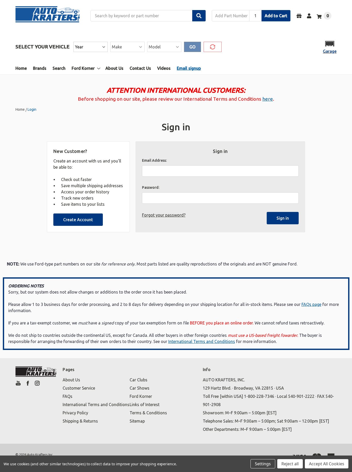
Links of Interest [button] (145, 404)
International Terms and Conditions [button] (96, 404)
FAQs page (311, 304)
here (267, 99)
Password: (150, 187)
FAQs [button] (67, 396)
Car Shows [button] (139, 388)
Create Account (78, 219)
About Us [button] (71, 379)
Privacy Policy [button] (75, 412)
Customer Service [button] (79, 388)
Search (59, 68)
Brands (39, 68)
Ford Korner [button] (141, 396)
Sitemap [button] (137, 421)
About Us (114, 68)
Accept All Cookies (326, 464)
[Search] (199, 15)
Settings (263, 464)
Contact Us (140, 68)
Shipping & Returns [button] (80, 421)
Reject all (290, 464)
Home (21, 68)
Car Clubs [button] (138, 379)
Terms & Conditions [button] (148, 412)
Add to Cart (276, 15)
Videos (164, 68)
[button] (330, 46)
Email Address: (154, 160)
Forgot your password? (164, 215)
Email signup (189, 68)
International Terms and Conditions (201, 341)
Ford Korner (83, 68)
